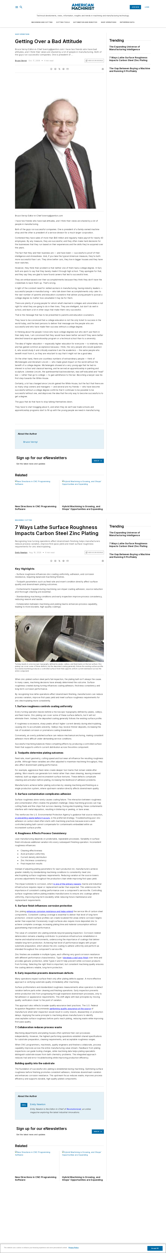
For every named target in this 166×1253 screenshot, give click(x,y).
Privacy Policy (74, 1247)
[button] (16, 7)
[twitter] (59, 69)
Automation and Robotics (85, 22)
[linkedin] (55, 69)
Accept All (155, 1248)
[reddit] (63, 69)
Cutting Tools (63, 22)
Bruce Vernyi (21, 60)
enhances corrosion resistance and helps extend (50, 911)
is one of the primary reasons (67, 884)
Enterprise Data (127, 22)
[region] (83, 1248)
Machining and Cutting (42, 22)
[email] (67, 69)
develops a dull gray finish (75, 957)
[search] (21, 7)
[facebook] (51, 69)
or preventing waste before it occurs (32, 818)
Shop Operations (108, 22)
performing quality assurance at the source (70, 1008)
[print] (103, 69)
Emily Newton (21, 552)
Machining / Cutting (23, 520)
